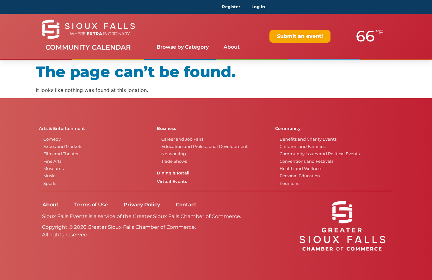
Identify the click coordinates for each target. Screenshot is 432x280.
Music (49, 175)
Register (231, 6)
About (232, 47)
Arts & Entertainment (62, 128)
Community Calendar (88, 47)
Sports (49, 183)
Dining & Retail (173, 173)
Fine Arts (52, 161)
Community (288, 128)
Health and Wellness (301, 168)
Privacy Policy (142, 205)
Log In (258, 6)
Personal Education (300, 175)
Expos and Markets (62, 146)
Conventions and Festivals (306, 161)
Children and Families (302, 146)
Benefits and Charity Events (308, 139)
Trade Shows (174, 161)
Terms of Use (91, 205)
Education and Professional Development (204, 146)
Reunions (289, 183)
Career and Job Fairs (182, 139)
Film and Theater (61, 153)
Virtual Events (172, 181)
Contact (186, 205)
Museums (53, 168)
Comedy (52, 139)
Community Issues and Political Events (320, 153)
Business (166, 128)
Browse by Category (183, 47)
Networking (173, 153)
